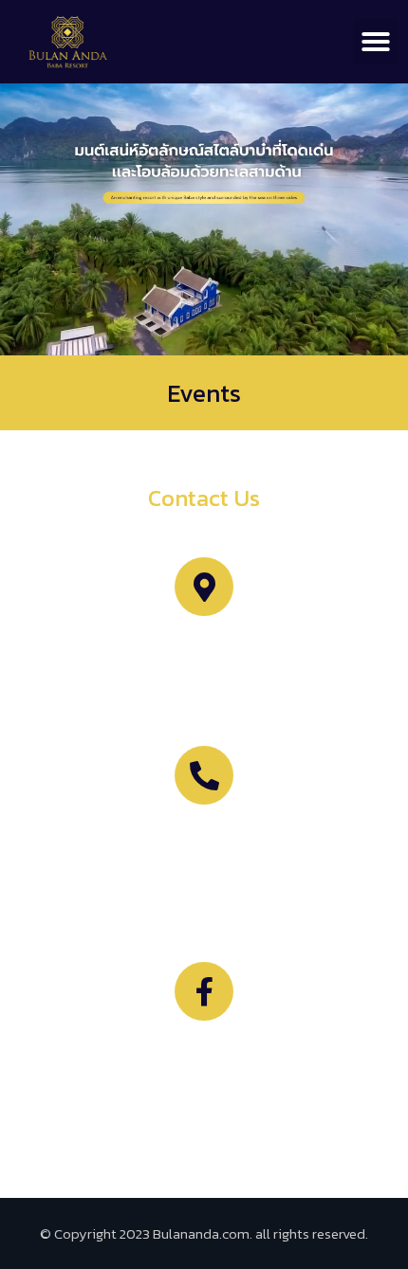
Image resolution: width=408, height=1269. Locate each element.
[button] (376, 41)
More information (204, 836)
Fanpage (204, 1052)
